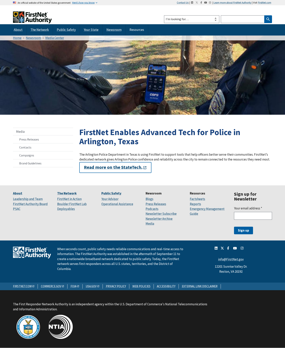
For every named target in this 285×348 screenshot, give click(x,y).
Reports (195, 204)
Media (20, 131)
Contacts (25, 147)
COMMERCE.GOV (51, 286)
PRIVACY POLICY (116, 286)
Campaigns (26, 155)
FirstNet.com (264, 2)
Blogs (149, 199)
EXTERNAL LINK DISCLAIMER (200, 286)
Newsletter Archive (159, 219)
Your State (91, 30)
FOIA (73, 286)
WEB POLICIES (141, 286)
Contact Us (182, 2)
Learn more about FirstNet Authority (232, 2)
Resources (137, 30)
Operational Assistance (117, 204)
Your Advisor (109, 199)
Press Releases (29, 139)
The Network (39, 30)
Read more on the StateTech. (113, 167)
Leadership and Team (28, 199)
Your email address (248, 208)
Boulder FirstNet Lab (72, 204)
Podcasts (152, 209)
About (18, 30)
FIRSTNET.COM (22, 286)
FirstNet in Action (69, 199)
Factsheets (197, 199)
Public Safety (66, 30)
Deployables (66, 209)
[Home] (32, 20)
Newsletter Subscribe (161, 214)
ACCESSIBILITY (166, 286)
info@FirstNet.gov (231, 259)
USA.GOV (91, 286)
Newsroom (114, 30)
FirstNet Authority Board (30, 204)
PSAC (16, 209)
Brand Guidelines (30, 163)
